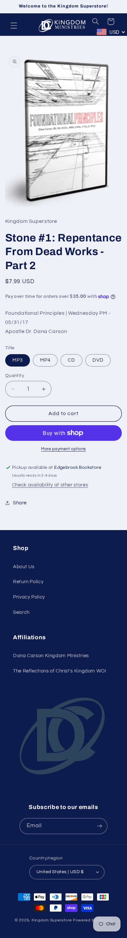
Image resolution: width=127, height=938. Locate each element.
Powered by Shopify (92, 920)
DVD (98, 360)
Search (21, 612)
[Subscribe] (99, 826)
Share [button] (20, 502)
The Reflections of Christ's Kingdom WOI (59, 671)
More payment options (63, 449)
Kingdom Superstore (52, 920)
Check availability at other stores (50, 485)
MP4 (45, 360)
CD (71, 360)
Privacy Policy (29, 597)
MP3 (17, 360)
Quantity (14, 375)
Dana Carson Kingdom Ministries (51, 655)
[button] (13, 25)
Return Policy (28, 581)
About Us (24, 566)
